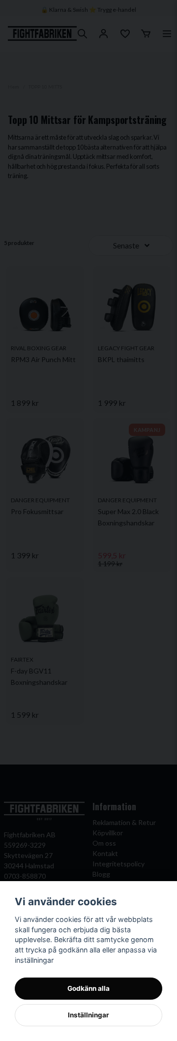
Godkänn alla (88, 988)
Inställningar (88, 1015)
